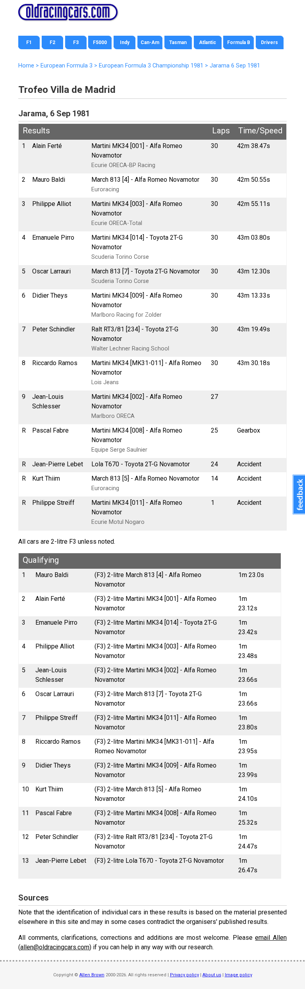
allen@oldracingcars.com (54, 947)
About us (212, 974)
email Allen (271, 937)
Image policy (238, 974)
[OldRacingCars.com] (68, 15)
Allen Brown (91, 974)
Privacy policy (184, 974)
